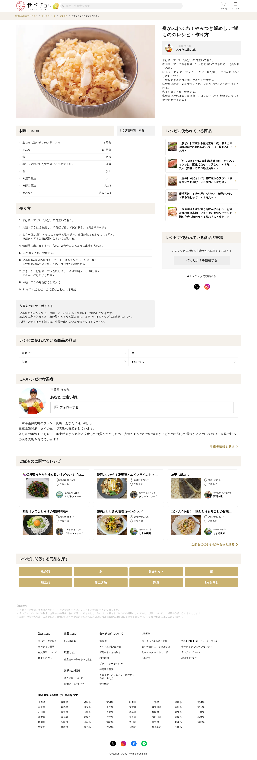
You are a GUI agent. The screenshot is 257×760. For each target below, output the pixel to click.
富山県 (201, 707)
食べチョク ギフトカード (155, 652)
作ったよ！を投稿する (201, 260)
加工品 (45, 582)
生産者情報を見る (222, 446)
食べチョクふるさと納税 (154, 641)
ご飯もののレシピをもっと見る (213, 544)
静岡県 (155, 712)
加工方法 (101, 582)
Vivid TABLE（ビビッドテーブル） (199, 641)
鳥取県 (178, 717)
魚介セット (29, 352)
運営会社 (104, 641)
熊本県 (87, 726)
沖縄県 (178, 726)
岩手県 (87, 702)
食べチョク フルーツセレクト (196, 646)
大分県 (109, 726)
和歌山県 (156, 717)
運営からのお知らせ (110, 652)
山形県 (155, 702)
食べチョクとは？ (47, 641)
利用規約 (104, 658)
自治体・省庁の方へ (74, 684)
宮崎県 (132, 726)
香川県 (132, 722)
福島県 (178, 702)
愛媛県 (155, 722)
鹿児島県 (156, 726)
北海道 (41, 702)
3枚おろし (138, 361)
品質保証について (47, 652)
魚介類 (45, 571)
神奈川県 (156, 707)
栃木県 (41, 707)
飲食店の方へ (45, 658)
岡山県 (41, 722)
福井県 (64, 712)
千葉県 (109, 707)
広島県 (64, 722)
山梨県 (87, 712)
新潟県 (178, 707)
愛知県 (178, 712)
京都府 (64, 717)
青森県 (64, 702)
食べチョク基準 (46, 646)
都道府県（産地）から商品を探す (58, 694)
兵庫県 (109, 717)
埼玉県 (87, 707)
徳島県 (109, 722)
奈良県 (132, 717)
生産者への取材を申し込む (78, 659)
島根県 (201, 717)
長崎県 (64, 726)
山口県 (87, 722)
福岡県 (201, 722)
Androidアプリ (189, 658)
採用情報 (104, 684)
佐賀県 (41, 726)
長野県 (109, 712)
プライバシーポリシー (111, 663)
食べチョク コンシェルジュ (156, 646)
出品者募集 (70, 641)
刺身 (24, 361)
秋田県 (132, 702)
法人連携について (73, 678)
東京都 (132, 707)
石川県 (41, 712)
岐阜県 (132, 712)
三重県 (201, 712)
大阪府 (87, 717)
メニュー (235, 9)
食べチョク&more (190, 652)
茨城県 (201, 702)
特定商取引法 (106, 669)
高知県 (178, 722)
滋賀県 (41, 717)
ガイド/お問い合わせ (110, 646)
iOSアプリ (147, 658)
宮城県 (109, 702)
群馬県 (64, 707)
